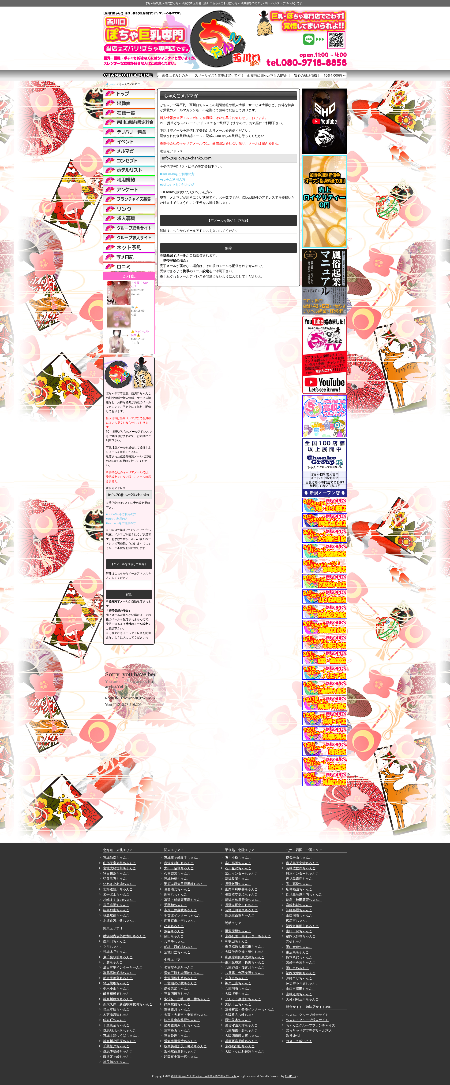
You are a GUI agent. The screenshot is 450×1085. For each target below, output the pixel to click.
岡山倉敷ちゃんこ (299, 946)
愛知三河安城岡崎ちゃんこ (183, 972)
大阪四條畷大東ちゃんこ (243, 1035)
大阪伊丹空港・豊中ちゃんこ (246, 951)
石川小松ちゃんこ (238, 857)
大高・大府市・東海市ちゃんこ (187, 1014)
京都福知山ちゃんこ (240, 1046)
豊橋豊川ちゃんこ (177, 1009)
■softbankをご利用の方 (177, 184)
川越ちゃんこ (113, 962)
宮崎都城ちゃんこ (299, 905)
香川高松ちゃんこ (299, 883)
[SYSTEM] (129, 122)
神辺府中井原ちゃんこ (302, 983)
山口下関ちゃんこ (299, 931)
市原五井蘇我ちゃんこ (180, 910)
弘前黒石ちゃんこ (116, 878)
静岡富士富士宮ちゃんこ (182, 1056)
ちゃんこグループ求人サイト (307, 1020)
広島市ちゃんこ (297, 920)
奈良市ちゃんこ (236, 978)
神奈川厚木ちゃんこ (118, 999)
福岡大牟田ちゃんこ (300, 973)
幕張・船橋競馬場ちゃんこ (183, 899)
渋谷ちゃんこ (174, 931)
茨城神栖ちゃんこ (177, 878)
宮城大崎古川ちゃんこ (119, 868)
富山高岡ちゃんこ (238, 863)
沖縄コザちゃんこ (299, 978)
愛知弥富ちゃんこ (177, 988)
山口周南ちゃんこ (299, 915)
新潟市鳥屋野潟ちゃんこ (243, 899)
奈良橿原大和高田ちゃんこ (244, 946)
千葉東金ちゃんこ (116, 1025)
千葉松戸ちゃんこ (116, 1046)
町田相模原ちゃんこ (118, 993)
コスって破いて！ (299, 1041)
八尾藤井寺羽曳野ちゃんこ (244, 972)
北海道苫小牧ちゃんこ (119, 920)
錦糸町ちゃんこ (114, 1020)
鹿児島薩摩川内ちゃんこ (304, 894)
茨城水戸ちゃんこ (116, 951)
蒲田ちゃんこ (174, 936)
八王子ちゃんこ (175, 941)
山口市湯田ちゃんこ (300, 988)
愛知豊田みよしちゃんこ (182, 1025)
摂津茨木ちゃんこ (238, 1020)
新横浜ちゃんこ (175, 894)
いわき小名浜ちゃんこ (119, 883)
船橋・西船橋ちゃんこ (180, 946)
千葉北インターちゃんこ (182, 915)
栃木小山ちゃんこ (116, 988)
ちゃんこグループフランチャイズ (310, 1025)
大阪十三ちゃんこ (238, 1004)
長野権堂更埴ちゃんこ (241, 894)
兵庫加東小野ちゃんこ (241, 1030)
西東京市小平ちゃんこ (180, 920)
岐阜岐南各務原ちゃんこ (182, 1020)
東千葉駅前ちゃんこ (118, 957)
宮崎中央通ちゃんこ (300, 962)
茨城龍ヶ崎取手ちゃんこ (182, 857)
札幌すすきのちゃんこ (119, 899)
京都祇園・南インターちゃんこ (248, 936)
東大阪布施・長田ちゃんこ (244, 962)
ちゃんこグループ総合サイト (307, 1014)
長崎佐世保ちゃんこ (300, 868)
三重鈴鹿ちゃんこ (177, 1035)
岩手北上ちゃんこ (116, 894)
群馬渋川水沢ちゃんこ (119, 1030)
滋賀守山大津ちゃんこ (241, 1025)
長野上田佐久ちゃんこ (241, 910)
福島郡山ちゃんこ (116, 910)
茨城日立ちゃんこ (177, 952)
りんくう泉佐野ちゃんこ (243, 999)
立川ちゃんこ (113, 946)
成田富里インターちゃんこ (122, 967)
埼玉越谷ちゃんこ (116, 1061)
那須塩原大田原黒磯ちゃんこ (185, 883)
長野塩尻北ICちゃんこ (241, 905)
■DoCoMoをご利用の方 (177, 174)
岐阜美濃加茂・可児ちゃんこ (185, 1046)
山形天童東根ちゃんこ (119, 863)
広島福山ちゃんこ (299, 889)
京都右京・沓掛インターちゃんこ (249, 1009)
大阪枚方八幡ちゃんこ (241, 1014)
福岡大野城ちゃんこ (300, 936)
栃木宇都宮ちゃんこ (118, 978)
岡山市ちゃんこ (297, 968)
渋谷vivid (293, 1035)
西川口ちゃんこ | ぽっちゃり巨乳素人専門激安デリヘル (203, 1076)
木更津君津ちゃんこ (118, 1014)
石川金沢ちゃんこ (238, 868)
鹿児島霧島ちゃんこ (300, 878)
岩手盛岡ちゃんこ (116, 905)
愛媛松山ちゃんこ (299, 857)
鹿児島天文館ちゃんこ (302, 863)
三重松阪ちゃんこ (177, 1030)
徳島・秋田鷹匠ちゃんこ (304, 899)
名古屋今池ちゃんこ (179, 967)
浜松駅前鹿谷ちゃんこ (180, 1051)
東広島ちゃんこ (297, 952)
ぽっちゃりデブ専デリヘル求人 (309, 1030)
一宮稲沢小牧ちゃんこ (180, 983)
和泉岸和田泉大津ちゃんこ (244, 957)
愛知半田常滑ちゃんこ (180, 1041)
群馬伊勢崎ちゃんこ (118, 1051)
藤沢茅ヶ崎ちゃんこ (118, 1056)
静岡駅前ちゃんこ (177, 1004)
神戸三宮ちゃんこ (238, 983)
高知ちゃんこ (296, 941)
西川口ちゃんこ (114, 941)
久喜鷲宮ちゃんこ (177, 873)
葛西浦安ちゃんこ (177, 889)
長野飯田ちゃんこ (238, 883)
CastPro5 (290, 1076)
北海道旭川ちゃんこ (118, 889)
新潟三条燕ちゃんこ (240, 915)
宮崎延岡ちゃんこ (299, 994)
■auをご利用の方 (172, 179)
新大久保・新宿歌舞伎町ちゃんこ (127, 1004)
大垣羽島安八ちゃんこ (180, 978)
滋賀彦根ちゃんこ (238, 931)
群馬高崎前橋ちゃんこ (119, 972)
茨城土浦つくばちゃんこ (121, 1035)
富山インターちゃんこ (241, 873)
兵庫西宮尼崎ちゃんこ (241, 1041)
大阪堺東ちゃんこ (238, 993)
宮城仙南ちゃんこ (116, 857)
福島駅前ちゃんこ (116, 915)
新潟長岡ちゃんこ (238, 878)
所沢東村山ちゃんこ (179, 863)
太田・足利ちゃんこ (179, 868)
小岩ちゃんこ (174, 926)
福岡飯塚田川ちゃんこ (302, 926)
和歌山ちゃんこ (236, 941)
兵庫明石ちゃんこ (238, 988)
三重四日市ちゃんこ (179, 993)
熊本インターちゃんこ (302, 873)
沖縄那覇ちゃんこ (299, 910)
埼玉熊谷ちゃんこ (116, 983)
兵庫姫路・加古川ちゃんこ (244, 967)
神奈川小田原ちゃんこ (119, 1041)
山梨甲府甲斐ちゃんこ (241, 889)
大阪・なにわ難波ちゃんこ (244, 1051)
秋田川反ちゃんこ (116, 873)
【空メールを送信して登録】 (228, 220)
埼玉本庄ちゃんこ (116, 1009)
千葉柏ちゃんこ (175, 905)
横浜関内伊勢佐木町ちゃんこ (124, 936)
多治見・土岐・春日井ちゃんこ (187, 999)
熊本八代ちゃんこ (299, 957)
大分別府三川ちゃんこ (302, 999)
